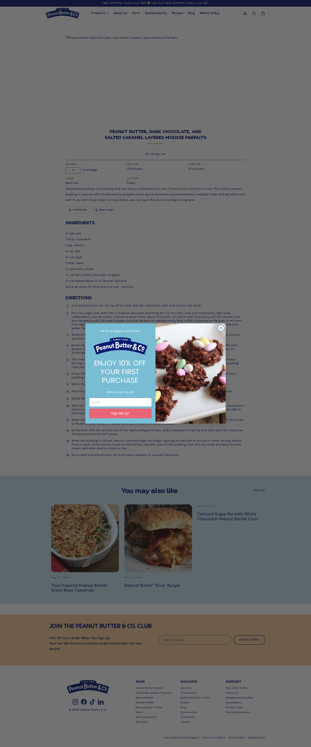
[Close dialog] (221, 328)
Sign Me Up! (120, 413)
